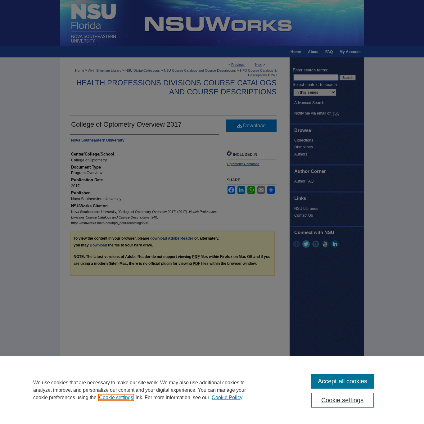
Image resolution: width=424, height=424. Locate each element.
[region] (212, 390)
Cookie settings (116, 397)
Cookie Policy (227, 397)
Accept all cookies (342, 381)
